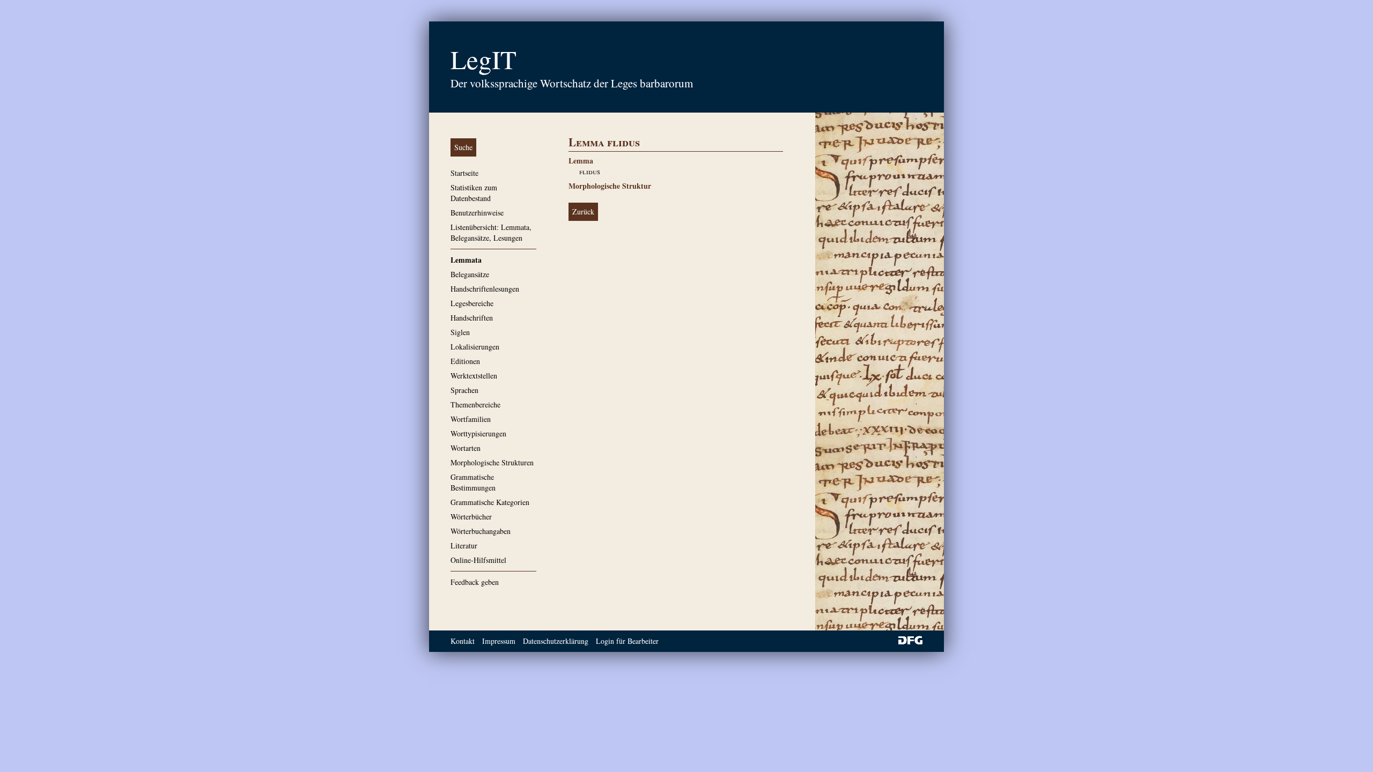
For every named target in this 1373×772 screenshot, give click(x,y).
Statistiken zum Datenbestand (474, 192)
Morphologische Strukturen (492, 462)
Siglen (460, 332)
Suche (463, 147)
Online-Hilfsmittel (478, 560)
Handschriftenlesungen (485, 289)
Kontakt (463, 641)
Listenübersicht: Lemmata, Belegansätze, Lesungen (491, 232)
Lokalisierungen (475, 347)
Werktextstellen (474, 375)
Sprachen (464, 390)
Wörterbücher (471, 516)
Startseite (464, 173)
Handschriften (472, 318)
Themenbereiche (475, 404)
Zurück (583, 211)
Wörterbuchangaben (481, 531)
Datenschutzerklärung (555, 641)
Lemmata (466, 259)
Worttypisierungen (478, 433)
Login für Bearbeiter (627, 641)
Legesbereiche (472, 303)
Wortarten (466, 448)
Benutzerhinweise (477, 212)
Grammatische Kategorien (490, 502)
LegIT (483, 59)
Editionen (465, 361)
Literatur (464, 545)
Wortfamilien (471, 419)
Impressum (498, 641)
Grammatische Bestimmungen (473, 482)
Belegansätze (470, 274)
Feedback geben (475, 582)
